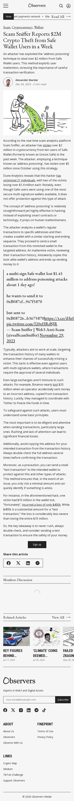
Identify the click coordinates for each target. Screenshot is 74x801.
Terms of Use (45, 731)
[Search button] (61, 5)
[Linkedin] (29, 710)
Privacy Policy (45, 737)
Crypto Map (10, 763)
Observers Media (42, 796)
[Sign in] (68, 5)
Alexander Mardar (26, 80)
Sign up (37, 544)
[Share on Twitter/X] (18, 563)
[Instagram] (21, 710)
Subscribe (63, 699)
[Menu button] (5, 5)
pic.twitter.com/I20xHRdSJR (31, 324)
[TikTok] (44, 710)
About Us (8, 731)
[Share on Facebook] (9, 563)
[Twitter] (13, 710)
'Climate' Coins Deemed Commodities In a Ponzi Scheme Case (45, 653)
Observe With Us (13, 743)
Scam (6, 27)
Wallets (38, 27)
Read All (57, 16)
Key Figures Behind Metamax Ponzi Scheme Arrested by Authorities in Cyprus (15, 653)
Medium (8, 769)
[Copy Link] (38, 563)
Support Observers (14, 780)
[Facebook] (5, 710)
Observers (9, 737)
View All (58, 617)
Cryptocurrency (22, 27)
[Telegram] (36, 710)
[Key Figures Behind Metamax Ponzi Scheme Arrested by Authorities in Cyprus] (16, 636)
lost (55, 384)
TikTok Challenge (13, 775)
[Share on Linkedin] (28, 563)
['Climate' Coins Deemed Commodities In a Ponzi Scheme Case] (46, 636)
